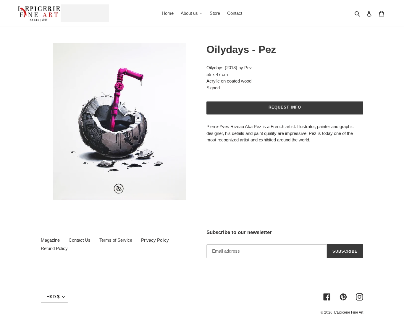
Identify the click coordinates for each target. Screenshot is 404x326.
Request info (285, 107)
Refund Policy (54, 248)
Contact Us (80, 240)
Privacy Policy (155, 240)
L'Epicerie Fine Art (348, 312)
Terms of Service (115, 240)
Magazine (50, 240)
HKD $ (52, 296)
